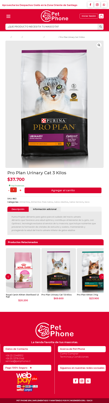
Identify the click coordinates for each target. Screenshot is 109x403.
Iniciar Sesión (89, 16)
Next (102, 276)
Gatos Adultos (51, 37)
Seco (87, 202)
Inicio (7, 37)
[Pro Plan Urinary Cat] (101, 20)
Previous (8, 276)
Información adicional (44, 209)
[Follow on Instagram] (97, 5)
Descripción (18, 209)
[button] (99, 45)
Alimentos (16, 37)
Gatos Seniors (76, 202)
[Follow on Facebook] (90, 5)
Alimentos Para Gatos (33, 37)
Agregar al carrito (63, 190)
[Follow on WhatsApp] (104, 5)
